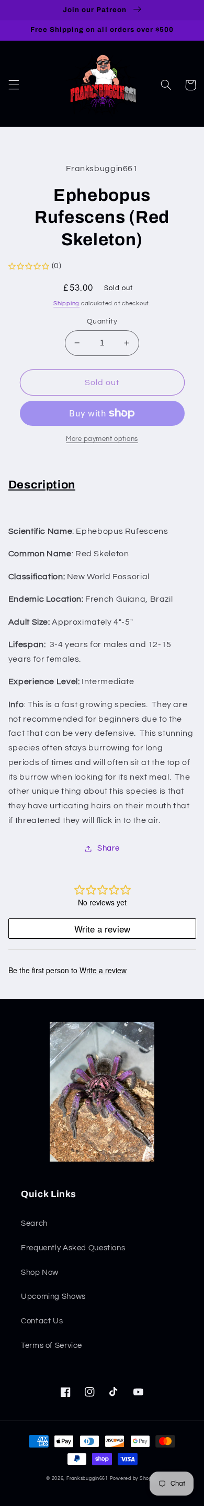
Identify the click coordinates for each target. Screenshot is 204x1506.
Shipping (66, 303)
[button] (14, 85)
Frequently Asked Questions (73, 1248)
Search (34, 1223)
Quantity (102, 321)
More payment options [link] (102, 439)
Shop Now (40, 1272)
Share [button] (108, 848)
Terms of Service (51, 1345)
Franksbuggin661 (87, 1478)
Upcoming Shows (53, 1296)
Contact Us (42, 1321)
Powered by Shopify (134, 1478)
